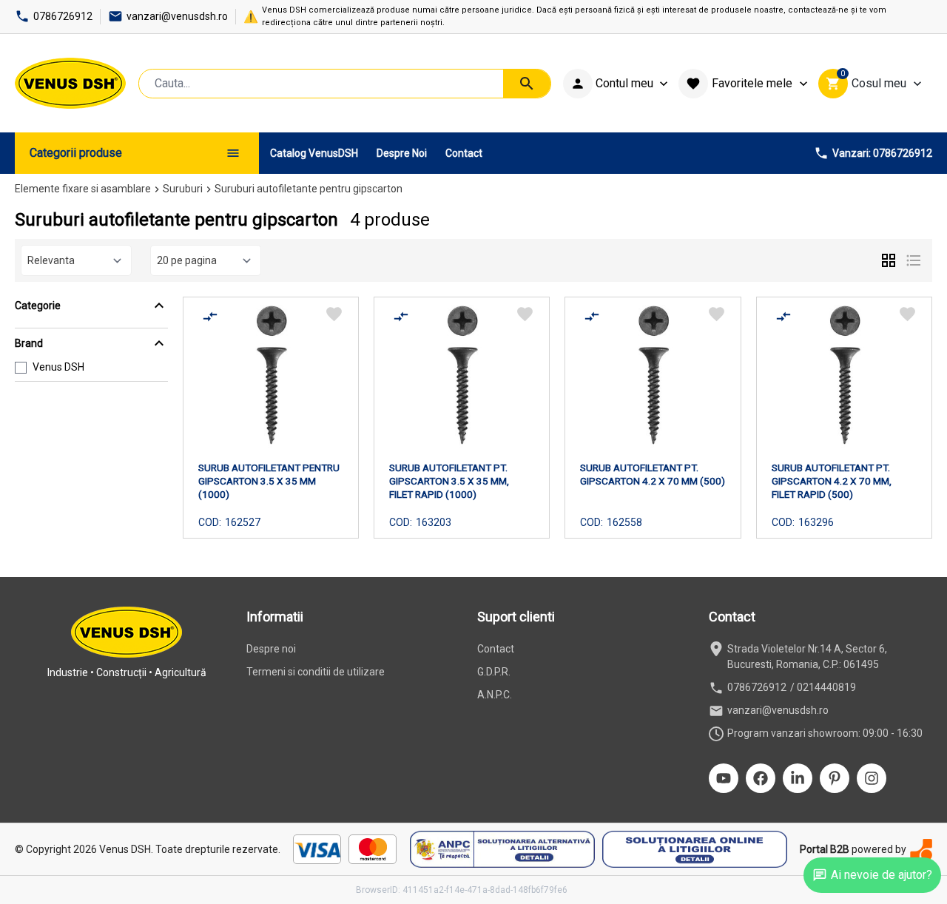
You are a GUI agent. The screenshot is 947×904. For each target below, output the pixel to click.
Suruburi (183, 189)
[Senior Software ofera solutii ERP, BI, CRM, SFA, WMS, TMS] (921, 849)
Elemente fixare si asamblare (83, 189)
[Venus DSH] (70, 83)
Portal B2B (824, 849)
